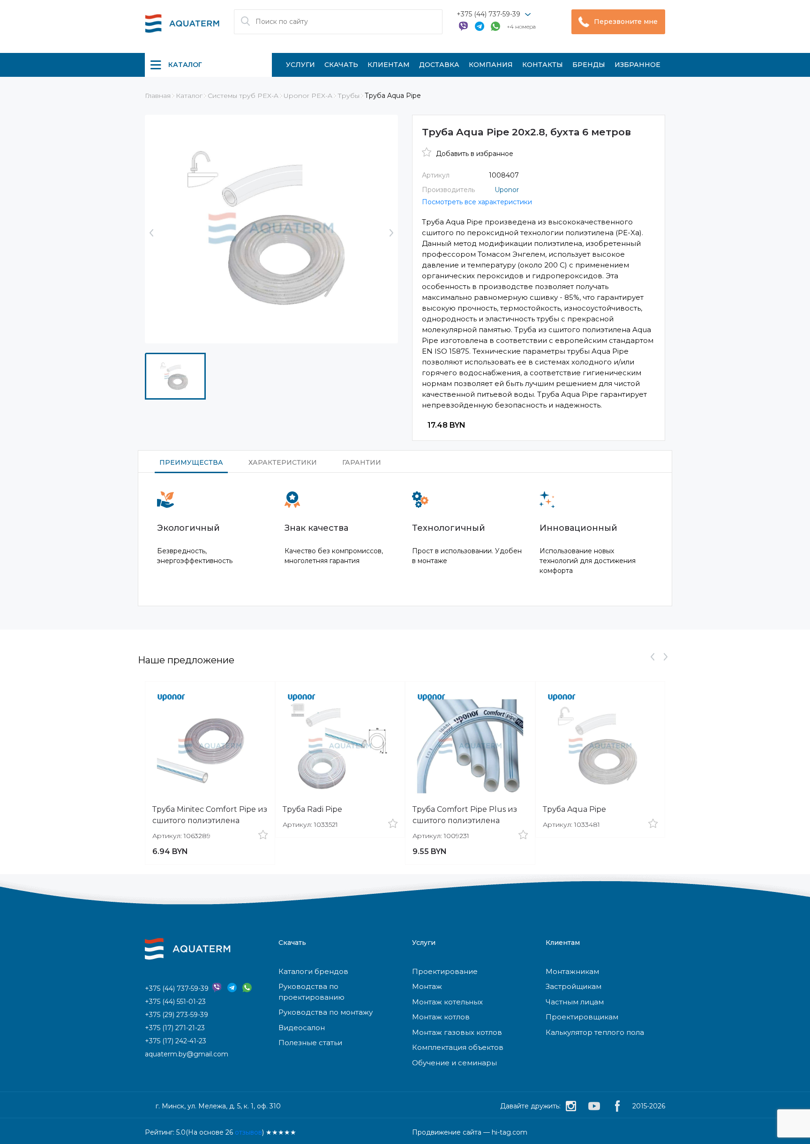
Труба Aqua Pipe (574, 809)
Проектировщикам (582, 1016)
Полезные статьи (310, 1042)
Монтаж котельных (447, 1001)
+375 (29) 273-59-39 (176, 1014)
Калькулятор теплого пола (595, 1032)
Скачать (341, 64)
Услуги (300, 64)
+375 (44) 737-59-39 (488, 14)
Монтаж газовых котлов (457, 1032)
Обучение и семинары (454, 1062)
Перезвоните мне (626, 21)
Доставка (439, 64)
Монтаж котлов (441, 1016)
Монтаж (427, 986)
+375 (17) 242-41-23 (175, 1041)
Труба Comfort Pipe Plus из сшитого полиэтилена (464, 815)
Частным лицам (575, 1001)
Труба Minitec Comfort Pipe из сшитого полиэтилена (209, 815)
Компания (491, 64)
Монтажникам (572, 971)
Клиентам (389, 64)
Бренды (588, 64)
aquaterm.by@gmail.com (186, 1054)
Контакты (542, 64)
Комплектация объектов (457, 1047)
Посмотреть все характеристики (477, 202)
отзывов (248, 1132)
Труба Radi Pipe (312, 809)
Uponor (507, 190)
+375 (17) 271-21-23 (175, 1028)
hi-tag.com (509, 1132)
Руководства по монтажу (325, 1012)
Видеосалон (301, 1027)
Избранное (637, 64)
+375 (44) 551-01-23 (175, 1001)
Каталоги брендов (313, 971)
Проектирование (445, 971)
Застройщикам (573, 986)
